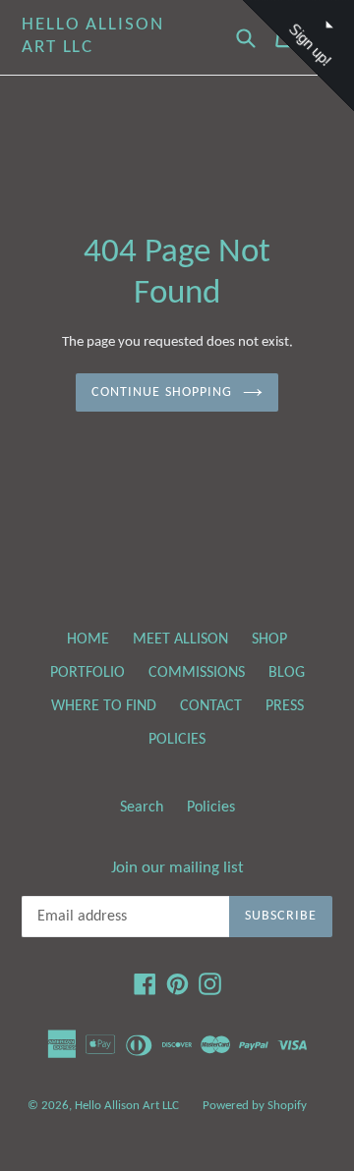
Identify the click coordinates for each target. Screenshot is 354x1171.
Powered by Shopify (255, 1105)
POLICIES (177, 740)
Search (141, 807)
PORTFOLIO (87, 673)
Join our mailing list (177, 868)
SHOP (269, 639)
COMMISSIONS (196, 673)
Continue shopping (161, 392)
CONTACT (211, 706)
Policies (211, 807)
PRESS (285, 706)
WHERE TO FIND (103, 706)
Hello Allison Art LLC (93, 36)
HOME (88, 639)
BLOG (286, 673)
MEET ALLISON (180, 639)
